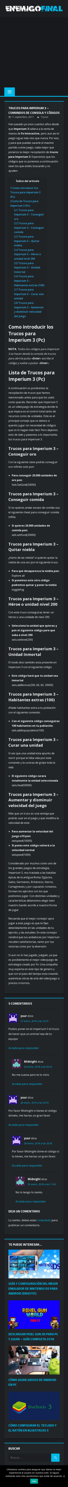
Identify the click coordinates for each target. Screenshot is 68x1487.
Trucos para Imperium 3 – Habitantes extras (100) (29, 281)
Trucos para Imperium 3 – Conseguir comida (29, 228)
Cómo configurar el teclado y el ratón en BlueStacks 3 (32, 1428)
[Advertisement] (34, 51)
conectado (44, 1220)
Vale (34, 1481)
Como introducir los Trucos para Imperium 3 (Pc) (25, 192)
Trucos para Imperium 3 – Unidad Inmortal (27, 267)
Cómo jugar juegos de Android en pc (32, 1382)
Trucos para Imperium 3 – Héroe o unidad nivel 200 (27, 254)
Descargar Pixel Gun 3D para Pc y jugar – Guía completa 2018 (33, 1336)
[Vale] (64, 1476)
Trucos (44, 117)
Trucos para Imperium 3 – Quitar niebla (26, 241)
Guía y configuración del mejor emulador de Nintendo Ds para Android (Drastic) (33, 1288)
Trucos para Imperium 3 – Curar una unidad (29, 294)
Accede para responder (23, 1048)
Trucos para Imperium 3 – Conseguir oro (29, 214)
